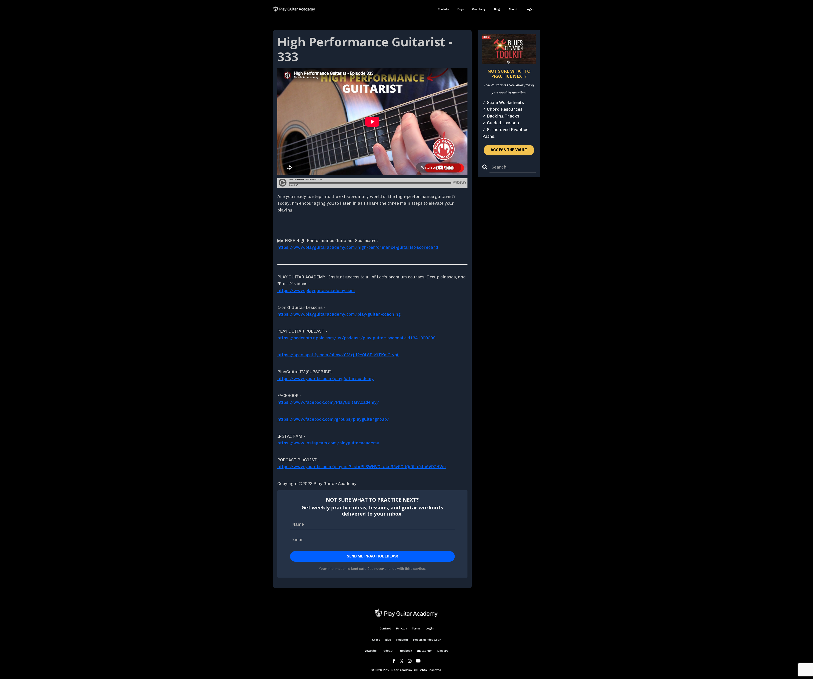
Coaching (478, 9)
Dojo (460, 9)
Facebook (405, 651)
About (513, 9)
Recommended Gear (427, 640)
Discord (442, 651)
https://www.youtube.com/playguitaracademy (325, 378)
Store (376, 640)
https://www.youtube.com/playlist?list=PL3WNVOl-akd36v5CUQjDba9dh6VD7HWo (361, 466)
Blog (497, 9)
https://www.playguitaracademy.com (316, 290)
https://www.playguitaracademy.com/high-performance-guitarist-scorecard (357, 247)
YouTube (371, 651)
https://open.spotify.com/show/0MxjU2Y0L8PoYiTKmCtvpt (338, 354)
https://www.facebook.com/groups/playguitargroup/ (333, 419)
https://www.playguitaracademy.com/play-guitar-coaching (339, 314)
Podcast (402, 640)
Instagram (424, 651)
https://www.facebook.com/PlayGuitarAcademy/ (328, 402)
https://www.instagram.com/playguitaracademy (328, 442)
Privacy (401, 628)
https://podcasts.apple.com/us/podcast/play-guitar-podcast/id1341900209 (356, 337)
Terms (416, 628)
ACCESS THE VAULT (509, 150)
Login (529, 9)
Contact (385, 628)
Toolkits (443, 9)
